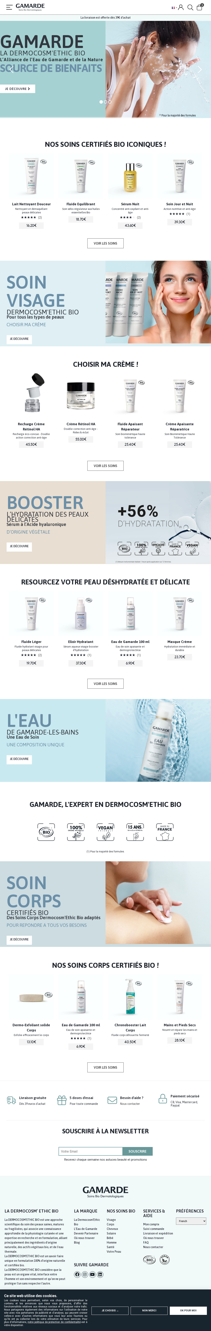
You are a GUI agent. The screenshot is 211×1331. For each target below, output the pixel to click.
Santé (110, 1247)
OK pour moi (188, 1310)
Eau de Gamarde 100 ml (81, 642)
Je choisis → (110, 1310)
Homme (112, 1242)
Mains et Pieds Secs (130, 1025)
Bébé (110, 1238)
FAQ (146, 1242)
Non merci (149, 1310)
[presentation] (11, 174)
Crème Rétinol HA (31, 424)
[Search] (190, 7)
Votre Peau (114, 1251)
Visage (111, 1219)
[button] (105, 243)
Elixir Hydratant (31, 642)
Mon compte (151, 1224)
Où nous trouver (84, 1238)
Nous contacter (130, 1103)
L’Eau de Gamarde (85, 1229)
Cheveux (112, 1229)
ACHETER (31, 234)
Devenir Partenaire (86, 1233)
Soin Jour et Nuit (130, 204)
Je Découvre (17, 104)
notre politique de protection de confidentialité (54, 1322)
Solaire (111, 1233)
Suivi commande (153, 1229)
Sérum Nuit (81, 204)
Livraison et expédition (158, 1233)
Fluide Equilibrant (31, 204)
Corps (110, 1224)
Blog (77, 1242)
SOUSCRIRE (138, 1151)
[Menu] (9, 7)
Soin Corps (179, 1025)
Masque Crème (130, 642)
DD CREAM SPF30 (179, 424)
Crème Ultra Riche (180, 642)
